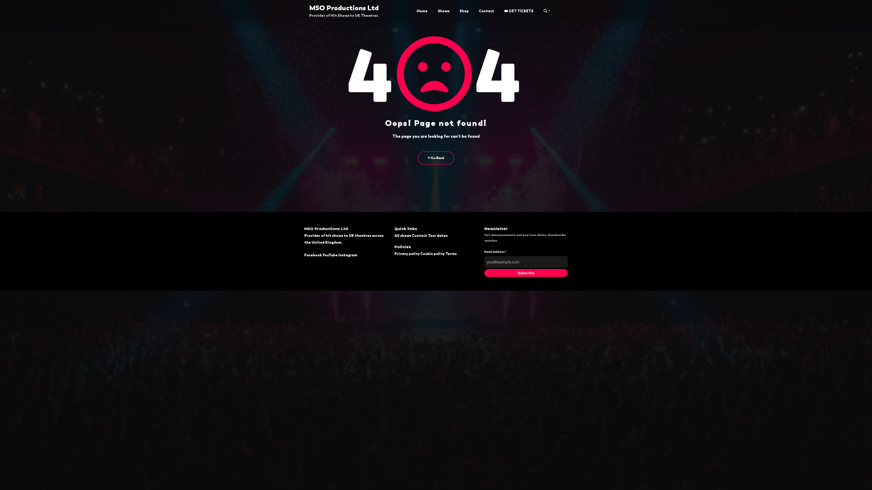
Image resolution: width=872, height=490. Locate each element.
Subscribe (526, 273)
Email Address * (495, 252)
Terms (451, 253)
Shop (464, 11)
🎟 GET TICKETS (518, 11)
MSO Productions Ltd (344, 7)
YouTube (330, 255)
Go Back (437, 158)
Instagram (347, 255)
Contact (486, 11)
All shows (402, 235)
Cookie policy (432, 253)
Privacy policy (407, 253)
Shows (443, 11)
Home (422, 11)
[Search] (547, 11)
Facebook (313, 255)
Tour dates (438, 235)
